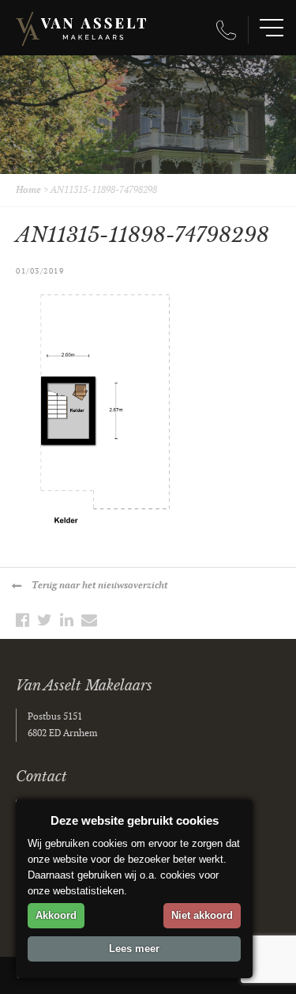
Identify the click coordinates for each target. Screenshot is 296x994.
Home (28, 190)
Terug (99, 585)
